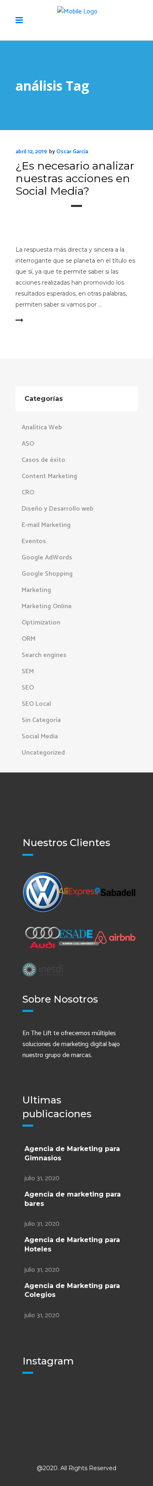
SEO (28, 687)
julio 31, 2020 (42, 1178)
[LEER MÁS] (36, 320)
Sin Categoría (41, 720)
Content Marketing (49, 476)
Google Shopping (47, 573)
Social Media (40, 736)
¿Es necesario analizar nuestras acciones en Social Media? (75, 178)
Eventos (34, 541)
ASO (28, 443)
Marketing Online (47, 606)
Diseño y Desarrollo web (57, 508)
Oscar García (72, 152)
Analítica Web (42, 427)
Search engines (44, 655)
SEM (28, 671)
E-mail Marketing (46, 525)
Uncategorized (43, 752)
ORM (28, 638)
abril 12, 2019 (31, 152)
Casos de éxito (43, 460)
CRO (28, 492)
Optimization (41, 622)
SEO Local (36, 703)
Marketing (36, 590)
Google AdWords (47, 557)
